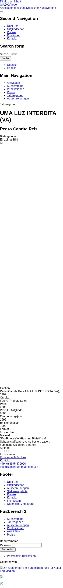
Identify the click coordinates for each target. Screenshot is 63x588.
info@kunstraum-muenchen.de (19, 466)
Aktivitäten (13, 82)
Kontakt (11, 38)
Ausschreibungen (18, 98)
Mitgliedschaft (15, 29)
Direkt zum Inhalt (10, 1)
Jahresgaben (15, 95)
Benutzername (9, 541)
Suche (4, 54)
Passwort (6, 545)
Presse (11, 32)
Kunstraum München (13, 457)
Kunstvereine (15, 85)
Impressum (14, 500)
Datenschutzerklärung (20, 503)
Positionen (13, 35)
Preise (11, 92)
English (11, 67)
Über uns (12, 25)
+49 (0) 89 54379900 (13, 463)
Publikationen (15, 89)
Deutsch (12, 64)
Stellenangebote (17, 491)
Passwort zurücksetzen (21, 555)
